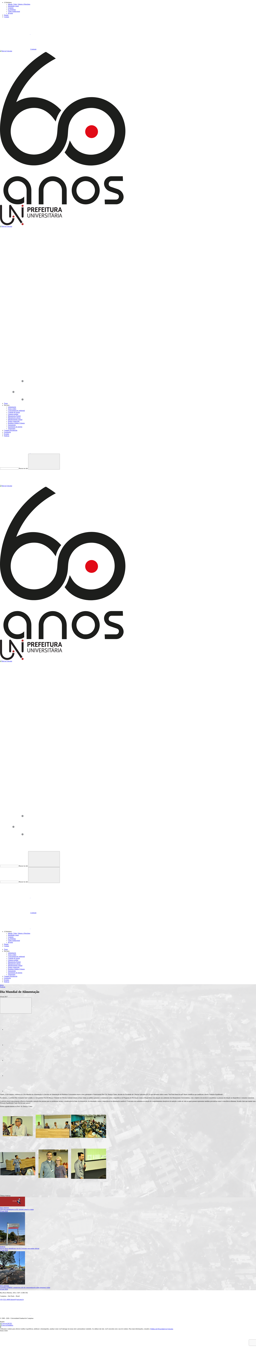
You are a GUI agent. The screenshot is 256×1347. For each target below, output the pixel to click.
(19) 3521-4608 (5, 1299)
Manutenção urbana (14, 418)
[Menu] (15, 484)
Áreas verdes (12, 409)
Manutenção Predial (14, 416)
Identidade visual (13, 6)
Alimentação (12, 407)
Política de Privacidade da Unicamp (161, 1329)
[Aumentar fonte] (15, 34)
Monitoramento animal (15, 419)
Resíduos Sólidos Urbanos (16, 423)
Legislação (7, 432)
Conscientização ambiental (16, 410)
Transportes (11, 428)
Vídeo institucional (14, 11)
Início (2, 985)
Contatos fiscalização (10, 430)
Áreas (6, 403)
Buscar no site (23, 468)
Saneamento (12, 425)
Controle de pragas (14, 412)
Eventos (6, 434)
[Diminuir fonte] (45, 34)
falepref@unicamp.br (17, 1299)
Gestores (11, 8)
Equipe (6, 15)
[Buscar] (15, 850)
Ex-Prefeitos (12, 9)
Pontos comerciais (13, 421)
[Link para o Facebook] (15, 453)
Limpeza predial (13, 414)
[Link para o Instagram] (45, 453)
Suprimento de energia (15, 427)
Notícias (6, 436)
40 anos (10, 13)
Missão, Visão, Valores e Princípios (19, 4)
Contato (6, 17)
